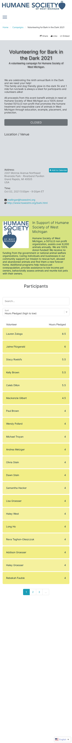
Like (55, 36)
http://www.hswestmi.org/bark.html (27, 202)
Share (45, 36)
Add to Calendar (59, 170)
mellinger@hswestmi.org (21, 199)
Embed (66, 36)
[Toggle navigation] (5, 17)
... (46, 591)
